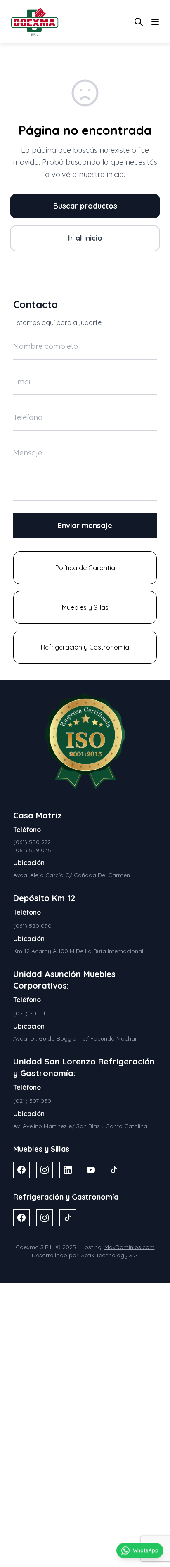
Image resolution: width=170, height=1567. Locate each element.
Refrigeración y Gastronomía (85, 647)
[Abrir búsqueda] (139, 22)
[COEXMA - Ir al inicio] (34, 22)
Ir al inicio (85, 238)
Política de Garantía (85, 568)
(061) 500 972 (32, 842)
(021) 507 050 (32, 1101)
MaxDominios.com (129, 1247)
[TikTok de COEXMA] (114, 1170)
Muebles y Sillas (85, 607)
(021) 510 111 (30, 1013)
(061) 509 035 (32, 850)
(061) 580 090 (32, 925)
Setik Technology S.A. (110, 1255)
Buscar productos (85, 206)
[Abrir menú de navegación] (155, 22)
